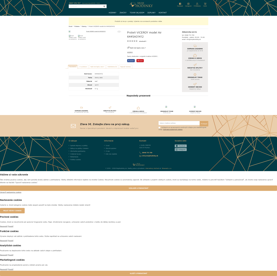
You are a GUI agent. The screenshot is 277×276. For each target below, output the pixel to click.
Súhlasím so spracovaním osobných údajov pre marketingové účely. (182, 128)
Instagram (182, 149)
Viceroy (130, 52)
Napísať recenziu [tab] (125, 67)
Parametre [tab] (72, 67)
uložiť (141, 60)
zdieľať (131, 60)
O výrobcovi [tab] (83, 67)
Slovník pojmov (111, 148)
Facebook (182, 146)
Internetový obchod (152, 168)
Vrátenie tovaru (75, 154)
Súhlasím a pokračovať (138, 188)
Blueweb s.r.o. (167, 168)
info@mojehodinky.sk (193, 39)
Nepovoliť (3, 226)
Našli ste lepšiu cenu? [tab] (97, 67)
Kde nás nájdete (111, 154)
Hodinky (112, 13)
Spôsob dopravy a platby (79, 145)
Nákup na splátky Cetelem (79, 148)
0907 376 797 (74, 3)
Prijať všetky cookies (12, 211)
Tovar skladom (137, 13)
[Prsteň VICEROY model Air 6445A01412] (95, 31)
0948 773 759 (189, 35)
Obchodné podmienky (77, 151)
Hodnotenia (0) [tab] (112, 67)
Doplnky (151, 13)
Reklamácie (74, 157)
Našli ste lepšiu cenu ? (138, 48)
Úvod (107, 145)
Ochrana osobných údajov (173, 129)
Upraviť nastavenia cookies (10, 192)
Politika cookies (75, 159)
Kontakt (163, 13)
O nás (108, 151)
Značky (123, 13)
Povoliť (10, 226)
